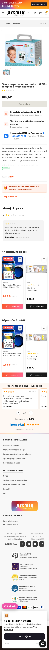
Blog (5, 493)
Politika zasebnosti (11, 463)
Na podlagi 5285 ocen (24, 429)
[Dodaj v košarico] (12, 306)
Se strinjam (24, 636)
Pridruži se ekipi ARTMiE (14, 485)
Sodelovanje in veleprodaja (15, 480)
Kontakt (6, 489)
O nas (5, 476)
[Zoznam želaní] (40, 13)
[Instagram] (28, 544)
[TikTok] (41, 544)
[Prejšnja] (18, 413)
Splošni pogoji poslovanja (14, 458)
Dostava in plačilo (11, 445)
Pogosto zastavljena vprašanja (17, 454)
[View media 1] (6, 71)
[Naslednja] (31, 413)
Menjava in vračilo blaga (14, 450)
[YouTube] (35, 544)
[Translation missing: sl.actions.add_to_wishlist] (20, 259)
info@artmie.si (12, 524)
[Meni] (3, 13)
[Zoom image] (23, 53)
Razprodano (24, 104)
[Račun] (35, 13)
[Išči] (29, 13)
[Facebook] (22, 544)
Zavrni (7, 644)
